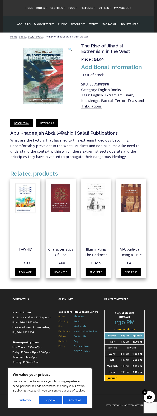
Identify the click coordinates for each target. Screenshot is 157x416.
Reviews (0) (47, 123)
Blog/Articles (44, 24)
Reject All (50, 400)
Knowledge (90, 100)
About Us (24, 24)
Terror (120, 100)
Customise (25, 400)
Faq (76, 341)
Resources (78, 24)
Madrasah (109, 24)
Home (29, 8)
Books (40, 8)
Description (21, 123)
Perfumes (87, 8)
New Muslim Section (85, 331)
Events (94, 24)
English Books (35, 36)
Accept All (75, 400)
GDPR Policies (82, 351)
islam (128, 95)
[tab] (21, 123)
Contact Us (20, 299)
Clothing (56, 8)
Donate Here (81, 346)
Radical (107, 100)
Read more (25, 272)
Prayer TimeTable (116, 299)
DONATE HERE (129, 24)
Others (104, 8)
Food (72, 8)
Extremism (114, 95)
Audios (62, 24)
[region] (50, 388)
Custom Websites (135, 405)
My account (122, 8)
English (97, 95)
